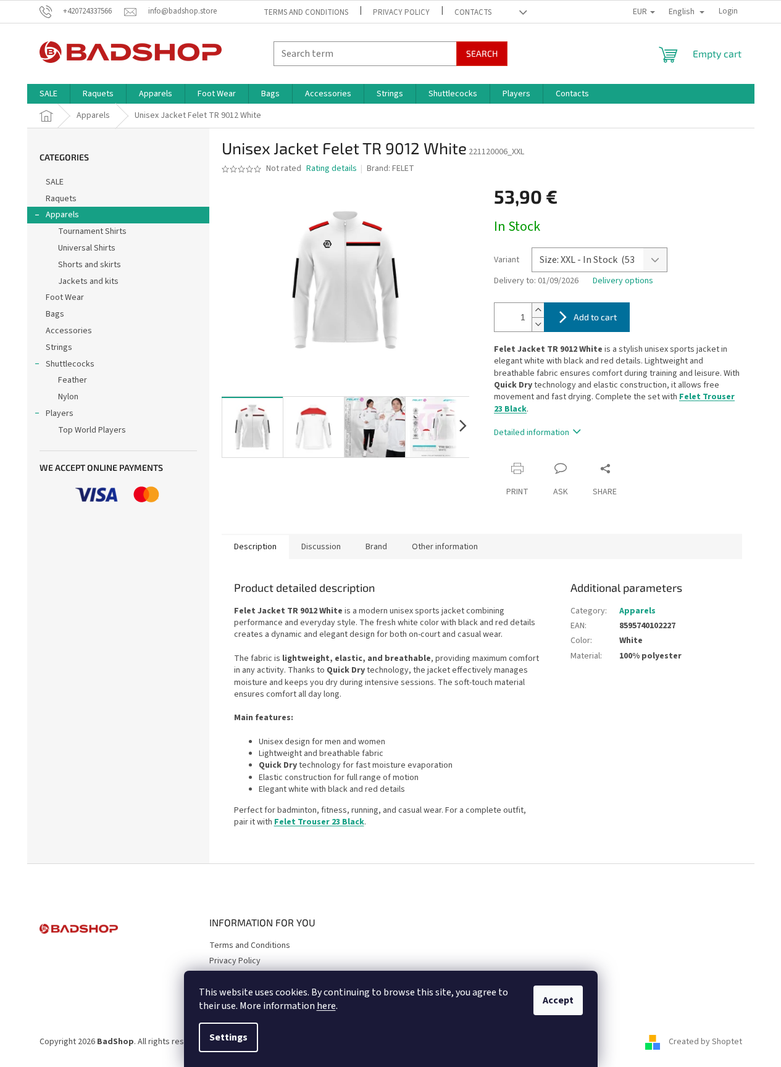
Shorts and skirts (89, 265)
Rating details (331, 169)
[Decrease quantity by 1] (538, 324)
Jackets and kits (88, 281)
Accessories (69, 331)
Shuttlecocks (70, 364)
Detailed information (531, 432)
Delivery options (623, 281)
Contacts (472, 12)
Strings (59, 347)
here (326, 1006)
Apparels (62, 215)
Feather (72, 380)
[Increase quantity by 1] (538, 310)
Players (59, 413)
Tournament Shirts (92, 231)
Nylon (68, 397)
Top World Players (92, 430)
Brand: (390, 168)
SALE (55, 182)
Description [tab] (255, 547)
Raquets (61, 199)
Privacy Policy (401, 12)
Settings (228, 1037)
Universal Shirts (86, 248)
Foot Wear (65, 297)
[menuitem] (48, 94)
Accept (558, 1000)
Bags (55, 314)
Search (482, 53)
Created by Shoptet (705, 1042)
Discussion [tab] (321, 547)
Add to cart (595, 317)
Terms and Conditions (306, 12)
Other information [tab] (445, 547)
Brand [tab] (376, 547)
